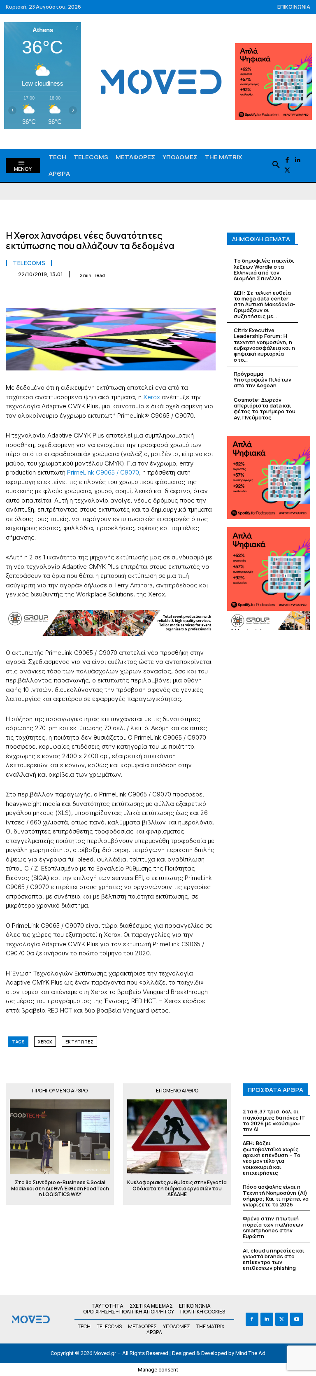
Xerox (151, 397)
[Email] (131, 294)
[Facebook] (287, 160)
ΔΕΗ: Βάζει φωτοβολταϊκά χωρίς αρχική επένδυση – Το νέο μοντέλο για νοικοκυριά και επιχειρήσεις (271, 1157)
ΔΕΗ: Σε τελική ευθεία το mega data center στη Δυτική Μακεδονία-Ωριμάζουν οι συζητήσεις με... (264, 304)
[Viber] (168, 294)
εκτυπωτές (79, 1042)
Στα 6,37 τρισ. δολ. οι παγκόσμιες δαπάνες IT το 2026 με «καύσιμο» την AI (274, 1120)
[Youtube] (296, 1319)
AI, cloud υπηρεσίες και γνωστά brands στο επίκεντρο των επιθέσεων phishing (273, 1259)
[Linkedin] (298, 160)
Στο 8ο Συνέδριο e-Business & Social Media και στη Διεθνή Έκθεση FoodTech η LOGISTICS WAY (60, 1188)
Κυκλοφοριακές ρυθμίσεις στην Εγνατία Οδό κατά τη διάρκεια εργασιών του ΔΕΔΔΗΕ (177, 1188)
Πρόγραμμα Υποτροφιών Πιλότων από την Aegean (262, 379)
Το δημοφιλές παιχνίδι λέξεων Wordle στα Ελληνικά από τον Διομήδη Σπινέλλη (264, 269)
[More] (207, 294)
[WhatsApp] (93, 294)
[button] (276, 165)
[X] (287, 171)
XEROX (45, 1042)
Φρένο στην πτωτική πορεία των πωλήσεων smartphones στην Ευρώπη (273, 1227)
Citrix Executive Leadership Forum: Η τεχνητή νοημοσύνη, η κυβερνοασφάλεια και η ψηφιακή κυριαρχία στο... (264, 344)
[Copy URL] (187, 294)
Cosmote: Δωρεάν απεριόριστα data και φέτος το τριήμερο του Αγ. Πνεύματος (264, 408)
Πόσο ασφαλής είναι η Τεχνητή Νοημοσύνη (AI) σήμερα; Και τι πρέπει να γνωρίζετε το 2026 (276, 1195)
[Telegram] (150, 294)
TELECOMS (29, 263)
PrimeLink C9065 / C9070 (103, 472)
